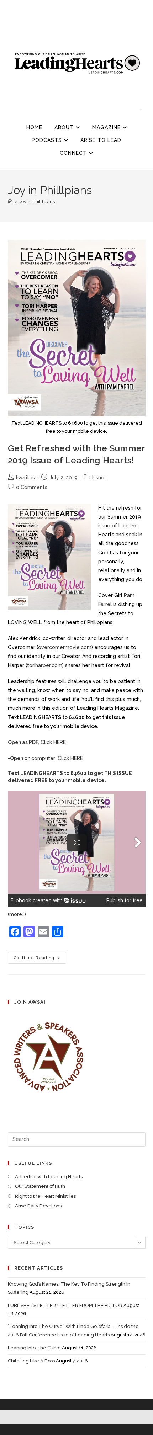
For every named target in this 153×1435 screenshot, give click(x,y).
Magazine (107, 127)
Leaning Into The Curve (34, 1347)
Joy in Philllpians (37, 201)
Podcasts (48, 140)
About (64, 127)
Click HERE (37, 742)
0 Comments (31, 487)
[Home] (10, 201)
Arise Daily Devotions (38, 1205)
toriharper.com (44, 665)
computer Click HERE (45, 758)
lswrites (25, 477)
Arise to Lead (100, 140)
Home (34, 127)
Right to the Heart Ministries (45, 1196)
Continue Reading (40, 956)
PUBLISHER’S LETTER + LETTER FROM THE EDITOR (65, 1305)
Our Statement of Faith (40, 1186)
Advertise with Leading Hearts (49, 1176)
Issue (98, 477)
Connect (74, 153)
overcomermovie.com (64, 647)
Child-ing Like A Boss (31, 1361)
